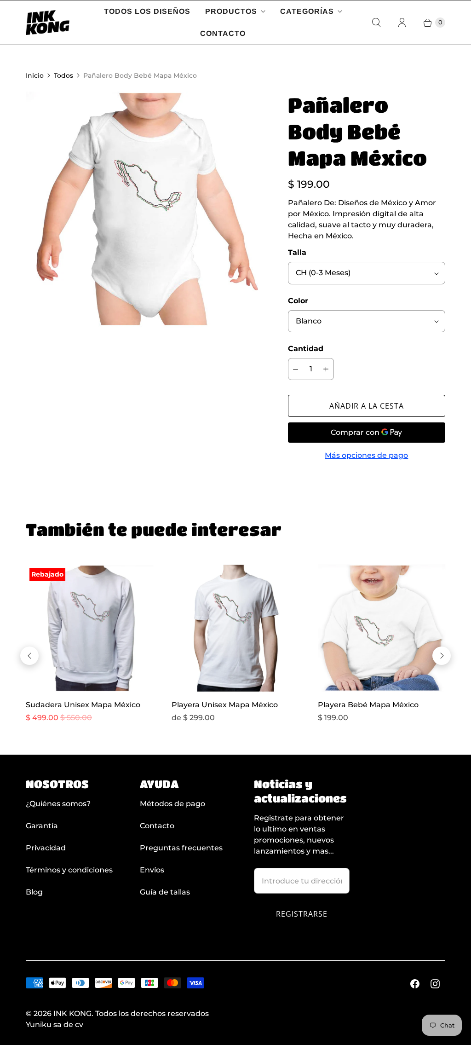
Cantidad (305, 348)
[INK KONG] (47, 22)
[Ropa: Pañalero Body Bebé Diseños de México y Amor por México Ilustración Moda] (144, 210)
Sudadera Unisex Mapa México (83, 704)
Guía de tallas (165, 892)
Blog (34, 892)
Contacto (223, 33)
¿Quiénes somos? (58, 803)
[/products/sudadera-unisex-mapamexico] (89, 628)
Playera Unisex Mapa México (225, 704)
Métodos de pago (172, 803)
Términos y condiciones (69, 870)
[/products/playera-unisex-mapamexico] (235, 628)
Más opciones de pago (366, 455)
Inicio (35, 75)
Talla (297, 252)
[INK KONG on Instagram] (435, 984)
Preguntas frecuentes (181, 847)
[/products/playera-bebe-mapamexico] (381, 628)
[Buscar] (376, 23)
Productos (231, 11)
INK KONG (72, 1013)
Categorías (307, 11)
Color (298, 300)
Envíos (152, 870)
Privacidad (46, 847)
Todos (63, 75)
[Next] (441, 656)
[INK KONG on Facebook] (415, 984)
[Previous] (29, 656)
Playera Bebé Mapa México (368, 704)
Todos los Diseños (147, 11)
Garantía (42, 825)
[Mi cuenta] (402, 23)
